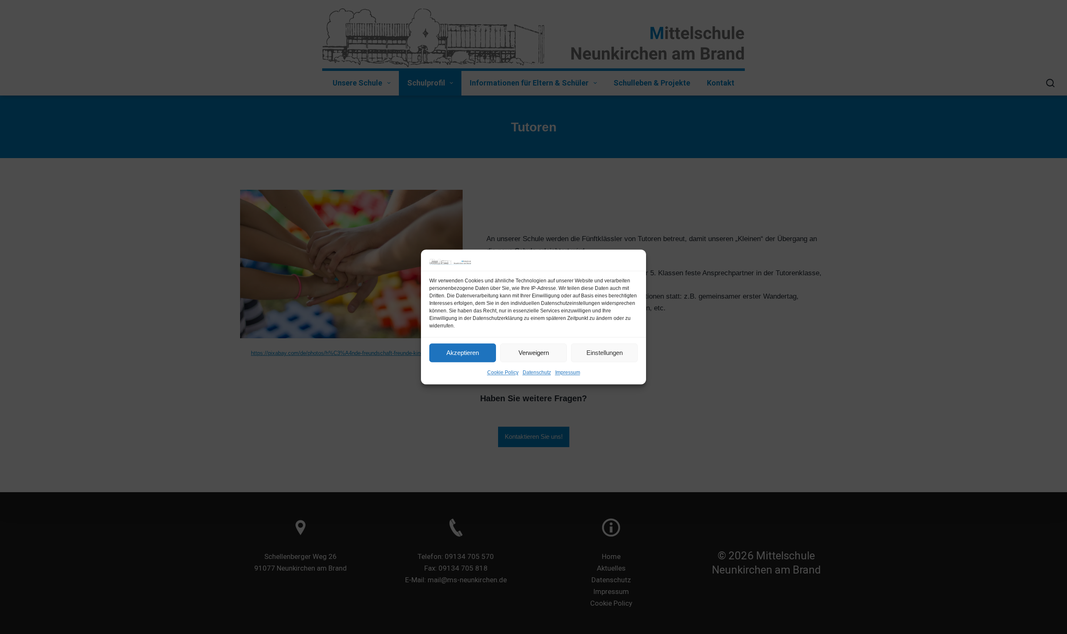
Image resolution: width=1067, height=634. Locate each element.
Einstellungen (604, 352)
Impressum (567, 373)
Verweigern (533, 352)
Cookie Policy (502, 373)
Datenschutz (537, 373)
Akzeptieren (462, 352)
